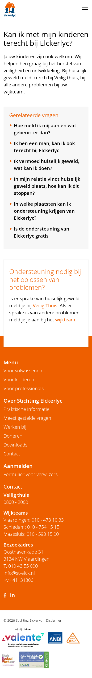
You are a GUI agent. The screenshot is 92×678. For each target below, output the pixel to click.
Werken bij (15, 427)
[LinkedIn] (13, 595)
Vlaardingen (16, 520)
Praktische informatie (27, 409)
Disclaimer (53, 620)
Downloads (15, 445)
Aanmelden (18, 465)
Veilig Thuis (45, 305)
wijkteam (65, 319)
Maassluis (14, 534)
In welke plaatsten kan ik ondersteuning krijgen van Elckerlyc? (44, 211)
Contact (12, 454)
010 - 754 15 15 (43, 527)
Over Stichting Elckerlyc (33, 400)
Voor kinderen (19, 379)
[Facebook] (6, 595)
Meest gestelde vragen (27, 418)
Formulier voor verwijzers (31, 474)
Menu (11, 362)
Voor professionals (24, 388)
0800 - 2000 (16, 502)
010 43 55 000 (23, 566)
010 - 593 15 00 (43, 534)
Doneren (13, 436)
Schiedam (14, 527)
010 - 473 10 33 (48, 520)
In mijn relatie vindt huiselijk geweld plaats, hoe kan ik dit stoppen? (47, 186)
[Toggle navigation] (85, 9)
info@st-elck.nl (19, 573)
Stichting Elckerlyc (10, 9)
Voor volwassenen (23, 370)
